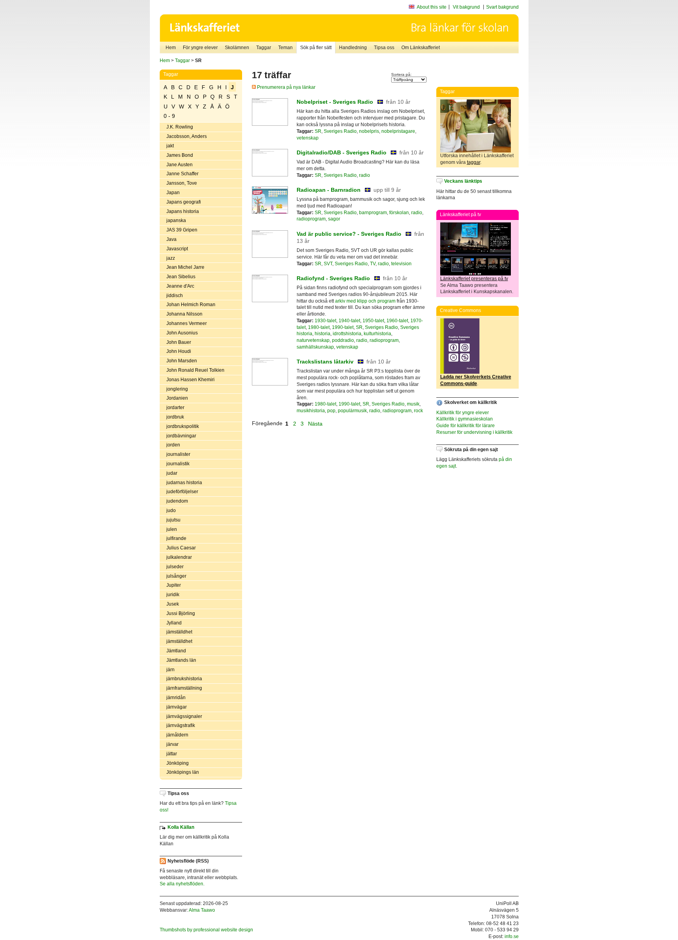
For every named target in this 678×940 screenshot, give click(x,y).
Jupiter (173, 585)
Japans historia (182, 211)
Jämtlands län (181, 660)
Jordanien (177, 398)
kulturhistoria (377, 333)
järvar (172, 744)
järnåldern (177, 735)
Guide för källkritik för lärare (465, 425)
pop (331, 410)
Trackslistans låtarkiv (325, 361)
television (401, 263)
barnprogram (373, 212)
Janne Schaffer (182, 173)
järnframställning (184, 688)
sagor (334, 219)
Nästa (316, 423)
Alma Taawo (202, 910)
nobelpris (369, 131)
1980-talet (319, 327)
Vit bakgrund (466, 7)
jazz (170, 258)
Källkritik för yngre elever (462, 412)
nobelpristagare (398, 131)
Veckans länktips (463, 181)
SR (318, 131)
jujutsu (173, 520)
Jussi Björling (180, 613)
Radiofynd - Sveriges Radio (333, 278)
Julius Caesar (181, 548)
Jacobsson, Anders (186, 136)
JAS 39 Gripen (181, 230)
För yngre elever (200, 47)
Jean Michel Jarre (185, 267)
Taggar (263, 47)
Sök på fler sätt (316, 47)
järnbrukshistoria (184, 678)
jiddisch (174, 295)
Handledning (353, 47)
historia (322, 333)
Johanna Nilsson (184, 314)
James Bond (179, 155)
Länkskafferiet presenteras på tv (474, 278)
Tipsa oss (384, 47)
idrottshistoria (347, 333)
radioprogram (311, 219)
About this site (432, 7)
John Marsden (181, 361)
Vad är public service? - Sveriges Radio (349, 234)
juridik (172, 594)
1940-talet (349, 320)
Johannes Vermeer (186, 323)
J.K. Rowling (179, 127)
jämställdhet (179, 632)
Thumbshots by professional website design (206, 930)
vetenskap (308, 138)
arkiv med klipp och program (365, 301)
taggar (473, 162)
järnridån (176, 697)
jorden (173, 445)
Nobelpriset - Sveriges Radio (335, 102)
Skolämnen (237, 47)
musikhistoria (311, 410)
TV (372, 263)
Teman (285, 47)
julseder (175, 566)
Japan (173, 192)
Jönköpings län (182, 772)
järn (170, 669)
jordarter (175, 407)
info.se (512, 936)
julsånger (176, 576)
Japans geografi (183, 202)
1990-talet (343, 327)
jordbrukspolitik (182, 426)
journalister (178, 454)
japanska (176, 220)
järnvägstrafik (180, 725)
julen (171, 529)
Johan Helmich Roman (190, 304)
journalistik (178, 463)
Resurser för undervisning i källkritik (474, 432)
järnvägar (176, 707)
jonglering (177, 389)
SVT (328, 263)
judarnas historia (184, 482)
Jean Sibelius (180, 276)
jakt (170, 146)
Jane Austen (179, 164)
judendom (177, 501)
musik (413, 404)
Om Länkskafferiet (420, 47)
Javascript (177, 249)
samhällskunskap (315, 347)
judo (171, 510)
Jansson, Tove (181, 183)
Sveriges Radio (340, 131)
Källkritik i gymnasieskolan (464, 419)
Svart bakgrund (502, 7)
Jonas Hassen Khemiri (190, 379)
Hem (171, 47)
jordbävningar (181, 436)
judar (171, 473)
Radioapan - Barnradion (329, 190)
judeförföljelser (182, 491)
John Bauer (178, 342)
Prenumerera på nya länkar (285, 87)
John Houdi (178, 351)
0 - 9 (169, 116)
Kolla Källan (181, 827)
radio (364, 175)
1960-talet (397, 320)
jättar (171, 753)
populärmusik (352, 410)
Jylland (174, 623)
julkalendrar (179, 557)
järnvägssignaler (184, 716)
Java (171, 239)
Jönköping (177, 763)
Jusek (172, 604)
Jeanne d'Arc (180, 286)
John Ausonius (182, 333)
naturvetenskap (313, 340)
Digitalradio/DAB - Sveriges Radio (341, 152)
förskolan (399, 212)
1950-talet (373, 320)
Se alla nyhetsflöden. (182, 884)
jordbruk (175, 417)
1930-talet (325, 320)
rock (418, 410)
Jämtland (176, 651)
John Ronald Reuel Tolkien (195, 370)
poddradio (343, 340)
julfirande (176, 538)
